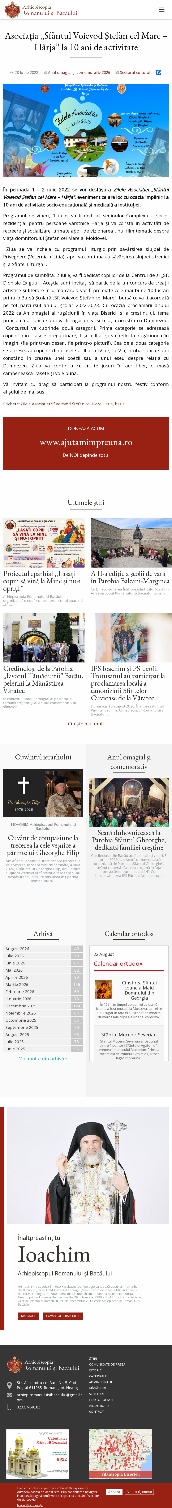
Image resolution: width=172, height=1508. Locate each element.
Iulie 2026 (14, 956)
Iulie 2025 (14, 1041)
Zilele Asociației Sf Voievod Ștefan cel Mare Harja (67, 404)
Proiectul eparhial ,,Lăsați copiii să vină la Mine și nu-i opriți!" (42, 581)
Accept (114, 1491)
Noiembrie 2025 (20, 1013)
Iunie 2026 (15, 963)
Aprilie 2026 (16, 977)
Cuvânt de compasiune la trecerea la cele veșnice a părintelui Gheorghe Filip (43, 845)
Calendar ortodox (118, 963)
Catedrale (98, 1376)
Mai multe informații (30, 1505)
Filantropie (99, 1405)
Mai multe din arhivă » (43, 1058)
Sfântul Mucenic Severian (129, 1034)
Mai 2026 (14, 970)
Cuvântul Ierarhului (62, 1316)
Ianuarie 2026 (18, 998)
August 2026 (17, 948)
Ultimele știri (86, 502)
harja (120, 404)
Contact (96, 1411)
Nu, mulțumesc (139, 1492)
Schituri (96, 1394)
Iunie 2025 (15, 1049)
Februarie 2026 (19, 991)
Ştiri (93, 1358)
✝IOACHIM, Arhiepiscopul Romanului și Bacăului (43, 826)
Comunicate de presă (107, 1364)
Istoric (95, 1370)
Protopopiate (101, 1400)
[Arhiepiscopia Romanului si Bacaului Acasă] (40, 9)
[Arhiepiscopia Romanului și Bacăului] (42, 1364)
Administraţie (101, 1382)
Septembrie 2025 (21, 1027)
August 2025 (17, 1034)
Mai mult (28, 1316)
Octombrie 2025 (20, 1020)
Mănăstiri (97, 1388)
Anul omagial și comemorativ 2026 (79, 72)
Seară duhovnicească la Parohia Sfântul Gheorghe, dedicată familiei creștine (129, 840)
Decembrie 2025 (20, 1006)
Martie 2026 (16, 984)
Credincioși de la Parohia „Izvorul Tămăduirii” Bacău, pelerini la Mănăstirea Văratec (43, 679)
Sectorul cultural (135, 72)
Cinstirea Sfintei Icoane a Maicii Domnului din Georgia (139, 990)
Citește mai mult (86, 723)
